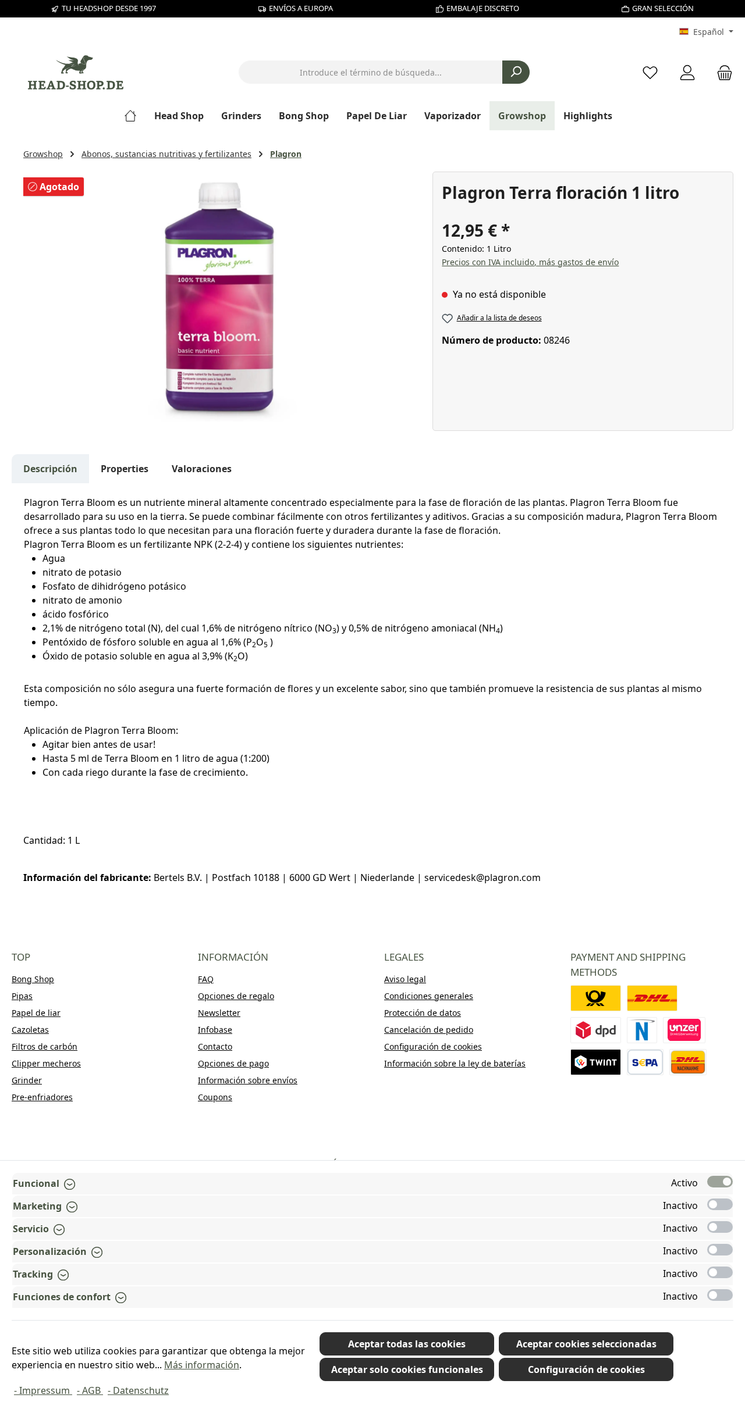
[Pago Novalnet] (642, 1030)
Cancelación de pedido (428, 1029)
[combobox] (371, 72)
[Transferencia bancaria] (645, 1062)
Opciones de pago (233, 1063)
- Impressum (43, 1390)
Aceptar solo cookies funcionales (407, 1369)
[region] (222, 297)
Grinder (27, 1080)
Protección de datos (422, 1012)
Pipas (22, 995)
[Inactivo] (720, 1204)
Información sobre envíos (247, 1080)
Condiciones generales (428, 995)
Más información (201, 1364)
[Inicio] (135, 115)
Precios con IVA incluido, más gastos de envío (530, 261)
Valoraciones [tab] (202, 468)
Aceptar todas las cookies (407, 1343)
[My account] (687, 72)
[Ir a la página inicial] (76, 72)
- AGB (90, 1390)
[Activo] (720, 1181)
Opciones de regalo (236, 995)
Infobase (215, 1029)
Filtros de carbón (44, 1046)
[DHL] (652, 998)
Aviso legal (405, 978)
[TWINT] (595, 1062)
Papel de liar (36, 1012)
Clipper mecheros (46, 1063)
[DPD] (595, 1030)
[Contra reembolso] (688, 1062)
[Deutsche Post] (595, 998)
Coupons (215, 1097)
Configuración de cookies (433, 1046)
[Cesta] (721, 72)
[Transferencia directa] (684, 1030)
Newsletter (219, 1012)
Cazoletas (30, 1029)
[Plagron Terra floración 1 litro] (222, 297)
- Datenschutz (138, 1390)
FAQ (206, 978)
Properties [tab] (124, 468)
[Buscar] (516, 72)
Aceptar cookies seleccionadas (586, 1343)
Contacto (215, 1046)
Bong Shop (33, 978)
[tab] (50, 468)
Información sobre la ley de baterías (455, 1063)
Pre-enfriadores (42, 1097)
